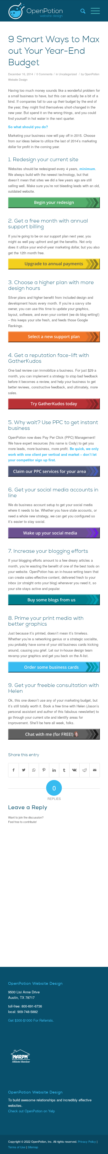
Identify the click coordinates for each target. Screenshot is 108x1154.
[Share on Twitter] (24, 770)
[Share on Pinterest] (44, 770)
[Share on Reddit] (85, 770)
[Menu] (92, 10)
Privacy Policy (87, 1141)
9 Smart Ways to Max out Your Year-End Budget (53, 52)
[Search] (80, 10)
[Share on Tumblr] (64, 770)
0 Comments (44, 74)
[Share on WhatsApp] (34, 770)
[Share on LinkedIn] (54, 770)
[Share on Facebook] (13, 770)
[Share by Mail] (95, 770)
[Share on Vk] (74, 770)
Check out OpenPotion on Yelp (31, 1110)
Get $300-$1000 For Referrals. (31, 1020)
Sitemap (33, 1147)
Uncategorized (68, 74)
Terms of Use (16, 1147)
